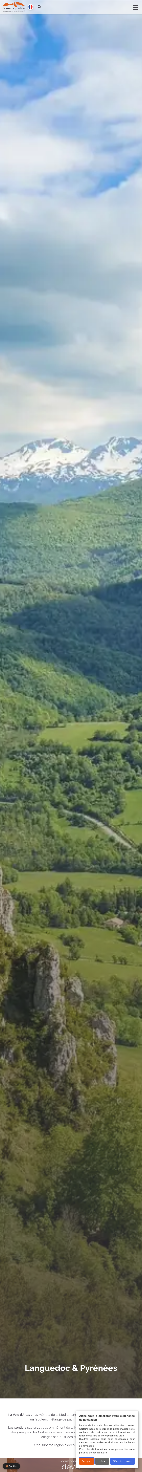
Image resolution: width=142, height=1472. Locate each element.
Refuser (102, 1461)
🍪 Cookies (11, 1466)
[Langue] (30, 7)
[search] (39, 7)
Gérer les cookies (122, 1461)
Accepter (86, 1461)
